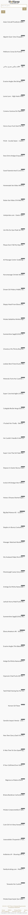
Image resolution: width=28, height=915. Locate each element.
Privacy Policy (17, 910)
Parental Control (16, 911)
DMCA (9, 910)
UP (24, 911)
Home (3, 910)
